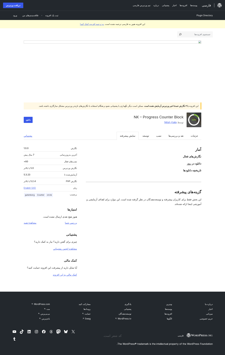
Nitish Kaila (170, 122)
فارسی (181, 335)
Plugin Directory (205, 15)
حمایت (86, 313)
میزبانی (209, 313)
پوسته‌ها (168, 309)
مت (47, 309)
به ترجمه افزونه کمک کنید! (92, 24)
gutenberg (30, 195)
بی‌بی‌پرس (44, 313)
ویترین (169, 304)
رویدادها (87, 309)
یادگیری (128, 304)
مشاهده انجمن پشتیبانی (65, 248)
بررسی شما (71, 222)
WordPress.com (40, 304)
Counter (40, 195)
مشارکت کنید (85, 304)
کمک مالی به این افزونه (65, 274)
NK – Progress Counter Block (159, 117)
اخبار (210, 309)
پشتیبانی (28, 135)
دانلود (28, 119)
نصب (158, 135)
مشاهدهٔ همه (30, 222)
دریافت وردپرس (13, 5)
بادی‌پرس (44, 318)
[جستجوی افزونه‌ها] (180, 34)
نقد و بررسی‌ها (176, 135)
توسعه (145, 135)
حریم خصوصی (206, 318)
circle (49, 195)
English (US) (30, 188)
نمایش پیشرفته (127, 135)
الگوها (169, 318)
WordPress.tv (123, 318)
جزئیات (194, 135)
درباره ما (209, 304)
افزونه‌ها (168, 313)
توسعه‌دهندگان (125, 313)
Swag (86, 318)
